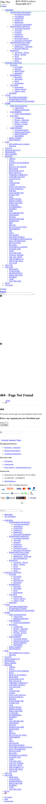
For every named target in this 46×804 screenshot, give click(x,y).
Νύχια (17, 57)
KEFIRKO (13, 209)
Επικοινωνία (8, 464)
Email (2, 423)
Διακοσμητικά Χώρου (22, 132)
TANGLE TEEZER (16, 255)
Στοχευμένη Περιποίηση (23, 24)
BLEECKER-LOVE (16, 171)
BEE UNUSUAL (15, 173)
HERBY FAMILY (15, 201)
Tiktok (18, 440)
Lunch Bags (19, 126)
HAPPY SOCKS (15, 199)
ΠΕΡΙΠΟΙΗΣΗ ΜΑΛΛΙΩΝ (20, 42)
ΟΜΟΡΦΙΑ (9, 10)
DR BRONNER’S (15, 273)
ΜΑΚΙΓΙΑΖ (14, 51)
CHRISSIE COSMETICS (18, 175)
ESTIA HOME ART (16, 193)
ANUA (11, 161)
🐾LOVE (8, 657)
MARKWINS (14, 221)
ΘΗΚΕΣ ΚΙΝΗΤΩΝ (22, 110)
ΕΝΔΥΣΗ (13, 65)
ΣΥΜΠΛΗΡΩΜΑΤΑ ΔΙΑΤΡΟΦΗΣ (21, 101)
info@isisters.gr (10, 481)
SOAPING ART (15, 249)
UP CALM (13, 771)
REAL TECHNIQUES (17, 241)
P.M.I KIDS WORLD (17, 237)
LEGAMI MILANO (16, 213)
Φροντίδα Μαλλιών (21, 49)
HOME (7, 103)
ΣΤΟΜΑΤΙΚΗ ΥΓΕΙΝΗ (17, 99)
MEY (11, 223)
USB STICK (19, 108)
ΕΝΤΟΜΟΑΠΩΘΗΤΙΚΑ (18, 97)
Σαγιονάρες (19, 73)
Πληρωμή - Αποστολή (12, 447)
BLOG (6, 791)
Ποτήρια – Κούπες (21, 124)
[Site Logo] (3, 6)
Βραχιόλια (18, 77)
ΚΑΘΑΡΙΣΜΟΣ (16, 112)
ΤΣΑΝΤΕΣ (14, 85)
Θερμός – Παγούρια (22, 120)
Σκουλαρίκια (19, 83)
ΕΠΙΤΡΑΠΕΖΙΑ (15, 140)
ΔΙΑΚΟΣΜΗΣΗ (16, 128)
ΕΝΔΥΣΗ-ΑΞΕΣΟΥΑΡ (13, 63)
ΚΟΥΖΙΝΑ (14, 116)
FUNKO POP (14, 195)
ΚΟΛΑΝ (18, 69)
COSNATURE (14, 183)
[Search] (33, 294)
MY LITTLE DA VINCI (18, 227)
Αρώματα (18, 32)
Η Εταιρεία (8, 461)
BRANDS (9, 156)
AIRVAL (12, 159)
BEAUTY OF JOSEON (17, 167)
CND (11, 181)
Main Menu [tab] (8, 514)
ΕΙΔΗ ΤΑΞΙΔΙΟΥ (15, 138)
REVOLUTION (15, 243)
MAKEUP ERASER (16, 219)
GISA (11, 197)
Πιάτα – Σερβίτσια (21, 122)
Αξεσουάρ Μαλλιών (22, 44)
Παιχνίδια (12, 655)
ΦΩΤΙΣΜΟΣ (19, 136)
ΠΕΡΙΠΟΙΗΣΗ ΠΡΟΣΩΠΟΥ (20, 12)
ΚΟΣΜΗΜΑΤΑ (16, 75)
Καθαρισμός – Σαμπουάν (23, 46)
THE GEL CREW (15, 257)
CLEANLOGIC (15, 179)
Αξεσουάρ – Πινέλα (22, 53)
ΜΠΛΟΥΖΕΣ (19, 71)
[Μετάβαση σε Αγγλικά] (8, 284)
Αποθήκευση (19, 118)
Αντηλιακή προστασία (22, 14)
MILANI (12, 225)
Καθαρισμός (19, 22)
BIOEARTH (13, 169)
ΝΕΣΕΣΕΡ (13, 93)
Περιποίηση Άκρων (21, 38)
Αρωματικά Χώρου (21, 130)
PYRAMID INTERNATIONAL (20, 239)
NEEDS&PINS (14, 229)
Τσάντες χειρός (20, 91)
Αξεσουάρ (18, 30)
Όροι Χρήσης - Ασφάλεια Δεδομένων (17, 467)
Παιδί (7, 142)
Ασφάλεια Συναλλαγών (12, 454)
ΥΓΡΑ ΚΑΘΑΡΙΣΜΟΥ (23, 114)
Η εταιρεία (8, 797)
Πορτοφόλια (19, 87)
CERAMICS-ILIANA (17, 177)
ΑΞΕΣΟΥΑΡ (19, 18)
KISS (11, 211)
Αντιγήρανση (19, 16)
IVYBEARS (13, 205)
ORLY (11, 233)
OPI (10, 231)
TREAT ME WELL (16, 261)
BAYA (11, 165)
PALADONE (14, 235)
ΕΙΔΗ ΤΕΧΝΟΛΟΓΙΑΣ (18, 106)
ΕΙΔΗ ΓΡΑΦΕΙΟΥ (21, 134)
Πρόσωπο (18, 59)
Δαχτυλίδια (18, 79)
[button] (3, 291)
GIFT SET (8, 773)
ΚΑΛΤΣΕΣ (19, 67)
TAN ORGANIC (15, 253)
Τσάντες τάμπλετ (21, 89)
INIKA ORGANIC (16, 203)
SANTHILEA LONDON (18, 247)
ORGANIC (9, 267)
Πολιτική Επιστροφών (12, 451)
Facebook (4, 440)
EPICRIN (12, 191)
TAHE (11, 251)
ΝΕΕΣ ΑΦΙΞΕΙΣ (10, 663)
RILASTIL (13, 245)
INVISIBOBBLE (15, 207)
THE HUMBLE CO (16, 259)
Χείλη (15, 570)
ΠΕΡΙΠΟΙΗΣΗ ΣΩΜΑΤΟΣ (20, 26)
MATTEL (12, 217)
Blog (6, 799)
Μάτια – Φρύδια (20, 55)
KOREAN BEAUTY (12, 659)
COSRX (12, 185)
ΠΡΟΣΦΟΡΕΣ (9, 661)
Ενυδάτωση (19, 20)
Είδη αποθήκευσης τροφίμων (19, 144)
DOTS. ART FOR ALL (17, 187)
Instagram (12, 440)
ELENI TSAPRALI (16, 189)
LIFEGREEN (14, 215)
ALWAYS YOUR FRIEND (19, 163)
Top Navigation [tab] (10, 516)
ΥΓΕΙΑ (7, 95)
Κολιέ (17, 81)
